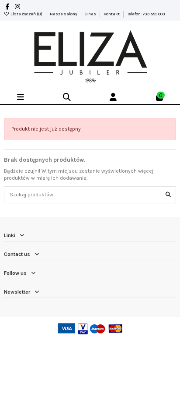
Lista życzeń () (26, 14)
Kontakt (112, 14)
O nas (91, 14)
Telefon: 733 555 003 (146, 14)
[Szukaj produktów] (168, 194)
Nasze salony (64, 14)
